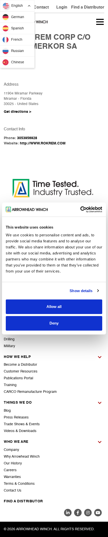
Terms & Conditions (19, 484)
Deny (54, 323)
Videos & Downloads (20, 431)
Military (9, 346)
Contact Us (12, 490)
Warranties (12, 477)
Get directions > (17, 112)
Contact (41, 8)
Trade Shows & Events (22, 424)
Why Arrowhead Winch (22, 456)
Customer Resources (20, 371)
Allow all (54, 306)
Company (11, 450)
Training (10, 385)
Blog (7, 410)
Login (61, 8)
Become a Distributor (20, 364)
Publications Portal (18, 378)
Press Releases (16, 417)
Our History (13, 463)
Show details (81, 291)
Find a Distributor (87, 8)
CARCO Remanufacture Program (30, 392)
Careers (10, 470)
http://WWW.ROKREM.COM (43, 143)
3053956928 (27, 138)
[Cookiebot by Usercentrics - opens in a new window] (80, 209)
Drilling (9, 339)
